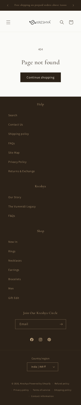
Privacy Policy (17, 162)
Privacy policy (21, 389)
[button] (8, 22)
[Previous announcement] (7, 5)
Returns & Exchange (21, 171)
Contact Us (15, 124)
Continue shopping (41, 77)
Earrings (13, 270)
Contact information (42, 396)
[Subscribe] (61, 324)
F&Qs (11, 216)
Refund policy (62, 383)
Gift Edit (13, 298)
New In (13, 242)
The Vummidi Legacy (22, 206)
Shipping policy (18, 134)
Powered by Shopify (40, 383)
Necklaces (15, 260)
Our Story (14, 197)
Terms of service (41, 389)
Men (11, 288)
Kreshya (24, 383)
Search (12, 115)
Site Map (14, 152)
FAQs (11, 143)
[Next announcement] (73, 5)
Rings (12, 251)
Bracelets (14, 279)
